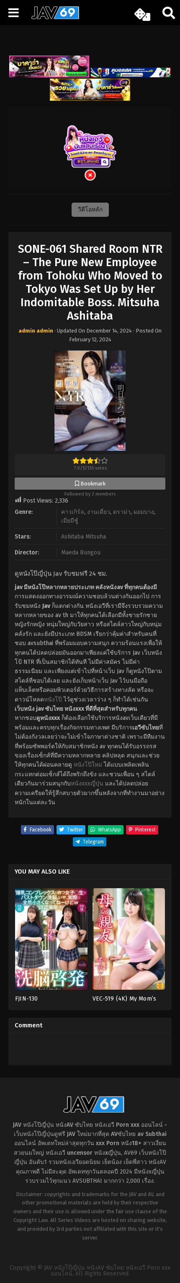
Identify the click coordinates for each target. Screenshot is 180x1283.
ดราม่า (122, 512)
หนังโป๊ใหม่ (88, 764)
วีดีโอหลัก (90, 209)
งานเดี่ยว (98, 512)
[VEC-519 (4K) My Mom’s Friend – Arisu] (129, 941)
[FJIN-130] (51, 941)
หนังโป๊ (53, 699)
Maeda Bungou (80, 552)
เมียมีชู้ (69, 520)
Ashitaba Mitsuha (83, 536)
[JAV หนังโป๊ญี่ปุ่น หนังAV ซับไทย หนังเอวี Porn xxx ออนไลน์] (52, 17)
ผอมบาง (144, 512)
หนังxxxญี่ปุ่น (87, 783)
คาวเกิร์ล (72, 512)
